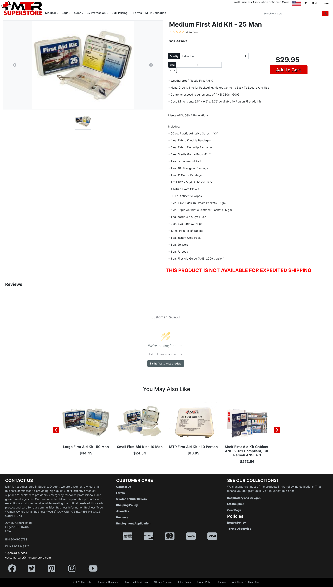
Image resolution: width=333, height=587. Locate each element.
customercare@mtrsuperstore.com (28, 557)
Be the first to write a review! (165, 363)
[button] (15, 64)
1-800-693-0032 (16, 553)
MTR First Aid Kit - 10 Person (193, 447)
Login (325, 3)
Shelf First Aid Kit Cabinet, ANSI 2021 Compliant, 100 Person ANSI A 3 (247, 451)
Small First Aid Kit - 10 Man (140, 447)
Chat (314, 3)
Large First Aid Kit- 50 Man (86, 447)
